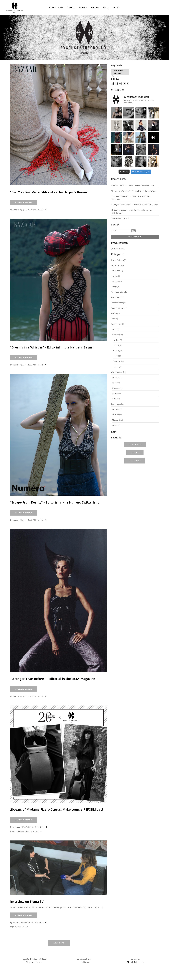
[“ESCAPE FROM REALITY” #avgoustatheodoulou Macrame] (140, 137)
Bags (113, 318)
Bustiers (115, 377)
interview (21, 926)
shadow (16, 209)
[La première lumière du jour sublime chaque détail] (153, 125)
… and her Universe (116, 74)
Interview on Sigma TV (27, 901)
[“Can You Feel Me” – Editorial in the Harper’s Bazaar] (58, 124)
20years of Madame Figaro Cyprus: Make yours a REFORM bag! (56, 809)
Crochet (115, 414)
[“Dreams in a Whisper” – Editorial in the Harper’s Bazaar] (58, 279)
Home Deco (116, 265)
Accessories (116, 324)
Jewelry (114, 276)
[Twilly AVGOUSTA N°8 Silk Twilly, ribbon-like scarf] (116, 112)
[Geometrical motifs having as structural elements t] (128, 125)
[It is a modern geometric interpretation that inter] (128, 161)
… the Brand (118, 70)
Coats (114, 382)
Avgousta (16, 827)
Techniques (116, 404)
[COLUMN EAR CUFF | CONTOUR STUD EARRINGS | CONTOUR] (140, 112)
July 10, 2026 (26, 696)
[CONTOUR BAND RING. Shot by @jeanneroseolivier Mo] (140, 149)
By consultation (117, 292)
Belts (114, 329)
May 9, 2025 (27, 827)
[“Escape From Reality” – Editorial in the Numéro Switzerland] (58, 435)
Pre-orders (116, 297)
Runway (114, 313)
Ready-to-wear (117, 308)
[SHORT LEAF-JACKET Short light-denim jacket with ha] (116, 149)
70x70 (116, 345)
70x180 (116, 356)
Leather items (117, 302)
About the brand (84, 959)
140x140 (117, 361)
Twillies (116, 340)
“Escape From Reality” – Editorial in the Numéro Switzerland (54, 502)
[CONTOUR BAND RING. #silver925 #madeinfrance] (153, 137)
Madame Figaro (23, 831)
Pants (114, 398)
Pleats (114, 425)
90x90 (116, 350)
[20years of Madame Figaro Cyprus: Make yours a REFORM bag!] (58, 754)
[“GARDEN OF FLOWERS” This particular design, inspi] (116, 125)
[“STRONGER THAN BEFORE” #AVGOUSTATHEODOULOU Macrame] (153, 149)
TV (27, 926)
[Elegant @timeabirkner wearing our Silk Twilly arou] (128, 112)
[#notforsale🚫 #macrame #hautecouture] (153, 112)
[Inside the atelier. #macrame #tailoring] (128, 137)
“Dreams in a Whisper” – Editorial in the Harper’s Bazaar (52, 347)
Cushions (116, 270)
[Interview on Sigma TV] (58, 867)
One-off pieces (117, 260)
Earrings (115, 281)
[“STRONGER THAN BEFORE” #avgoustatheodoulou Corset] (128, 149)
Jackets (115, 393)
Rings (114, 286)
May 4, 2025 (27, 922)
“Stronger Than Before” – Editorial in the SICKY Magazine (52, 679)
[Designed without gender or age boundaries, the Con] (116, 161)
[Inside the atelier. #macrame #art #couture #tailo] (153, 161)
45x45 (116, 366)
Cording (115, 409)
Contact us (135, 959)
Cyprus (13, 831)
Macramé (116, 420)
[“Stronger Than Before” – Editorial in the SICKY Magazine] (58, 600)
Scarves (115, 334)
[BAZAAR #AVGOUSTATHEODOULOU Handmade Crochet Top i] (116, 137)
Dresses (115, 388)
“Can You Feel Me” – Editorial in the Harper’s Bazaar (48, 192)
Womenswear (117, 372)
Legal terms (84, 962)
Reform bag (36, 831)
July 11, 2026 (26, 209)
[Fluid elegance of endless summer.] (140, 125)
